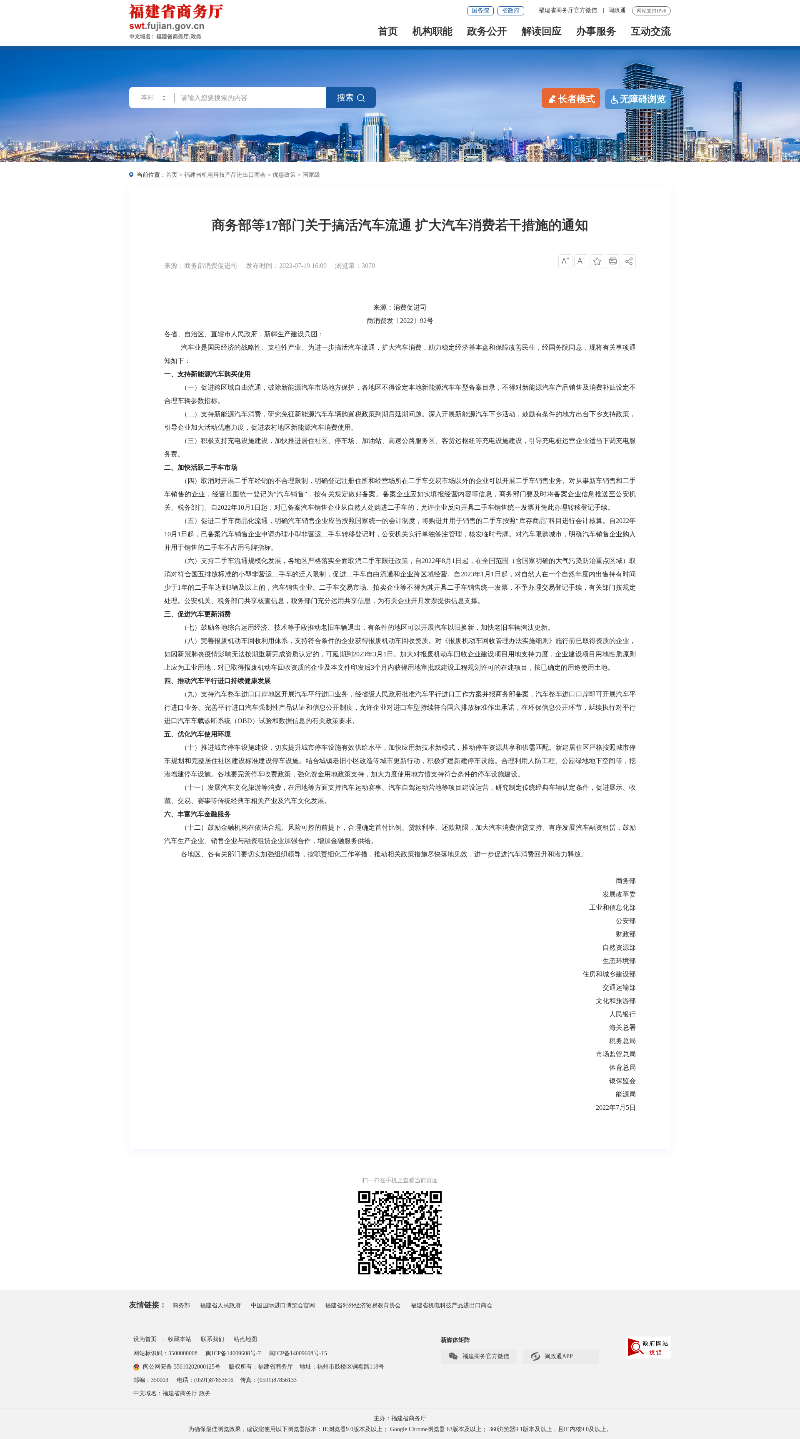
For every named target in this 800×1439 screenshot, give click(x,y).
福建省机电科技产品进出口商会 (225, 175)
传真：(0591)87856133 (268, 1380)
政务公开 (487, 32)
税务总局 (622, 1040)
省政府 (511, 11)
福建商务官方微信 (478, 1356)
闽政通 (617, 10)
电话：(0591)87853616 (205, 1380)
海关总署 (622, 1027)
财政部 (626, 934)
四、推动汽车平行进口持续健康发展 (217, 680)
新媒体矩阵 (455, 1340)
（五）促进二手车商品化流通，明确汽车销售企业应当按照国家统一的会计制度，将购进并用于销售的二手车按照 (348, 520)
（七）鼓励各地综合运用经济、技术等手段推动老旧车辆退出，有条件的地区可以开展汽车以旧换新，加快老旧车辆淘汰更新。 (367, 627)
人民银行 (622, 1014)
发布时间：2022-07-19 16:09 (286, 265)
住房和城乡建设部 (609, 974)
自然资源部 (619, 947)
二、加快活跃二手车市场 (201, 467)
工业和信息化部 (612, 907)
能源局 (626, 1094)
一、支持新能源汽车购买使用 (207, 374)
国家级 (311, 175)
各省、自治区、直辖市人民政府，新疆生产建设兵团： (244, 334)
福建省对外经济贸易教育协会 (363, 1305)
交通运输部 (619, 987)
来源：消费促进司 (400, 307)
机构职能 (432, 32)
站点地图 (245, 1339)
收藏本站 (179, 1339)
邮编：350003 (150, 1380)
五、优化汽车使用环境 (197, 734)
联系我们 (212, 1339)
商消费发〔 (383, 320)
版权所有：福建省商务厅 (261, 1367)
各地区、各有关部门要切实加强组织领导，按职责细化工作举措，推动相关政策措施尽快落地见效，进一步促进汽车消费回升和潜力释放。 (384, 854)
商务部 (626, 880)
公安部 (626, 920)
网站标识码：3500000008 (166, 1353)
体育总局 (622, 1067)
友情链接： (148, 1305)
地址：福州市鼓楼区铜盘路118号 (342, 1367)
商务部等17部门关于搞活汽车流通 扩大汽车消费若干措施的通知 (400, 225)
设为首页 (145, 1339)
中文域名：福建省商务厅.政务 (172, 1393)
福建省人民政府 (220, 1305)
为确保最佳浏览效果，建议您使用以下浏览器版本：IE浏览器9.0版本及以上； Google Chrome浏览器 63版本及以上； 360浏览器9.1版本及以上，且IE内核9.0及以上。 (400, 1429)
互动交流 (651, 32)
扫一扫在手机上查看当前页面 (400, 1180)
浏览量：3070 (355, 265)
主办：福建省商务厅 (400, 1418)
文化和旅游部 (616, 1000)
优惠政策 (284, 175)
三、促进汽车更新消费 (197, 614)
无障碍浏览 (643, 99)
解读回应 (542, 32)
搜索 (345, 97)
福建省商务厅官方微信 (569, 10)
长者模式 (576, 99)
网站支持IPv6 (651, 11)
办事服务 (596, 32)
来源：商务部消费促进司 (201, 265)
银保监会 (622, 1080)
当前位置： (151, 175)
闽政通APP (551, 1356)
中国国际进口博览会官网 (283, 1305)
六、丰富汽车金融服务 (197, 814)
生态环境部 (619, 960)
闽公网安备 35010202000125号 (181, 1367)
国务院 (480, 11)
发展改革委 (619, 894)
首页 (388, 32)
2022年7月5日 (616, 1107)
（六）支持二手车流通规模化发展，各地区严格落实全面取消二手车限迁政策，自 (301, 560)
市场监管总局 (616, 1054)
